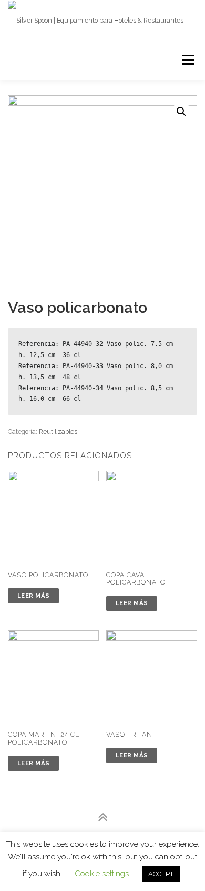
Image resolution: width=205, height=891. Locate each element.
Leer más (33, 595)
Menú (188, 60)
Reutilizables (58, 431)
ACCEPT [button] (160, 874)
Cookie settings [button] (102, 873)
